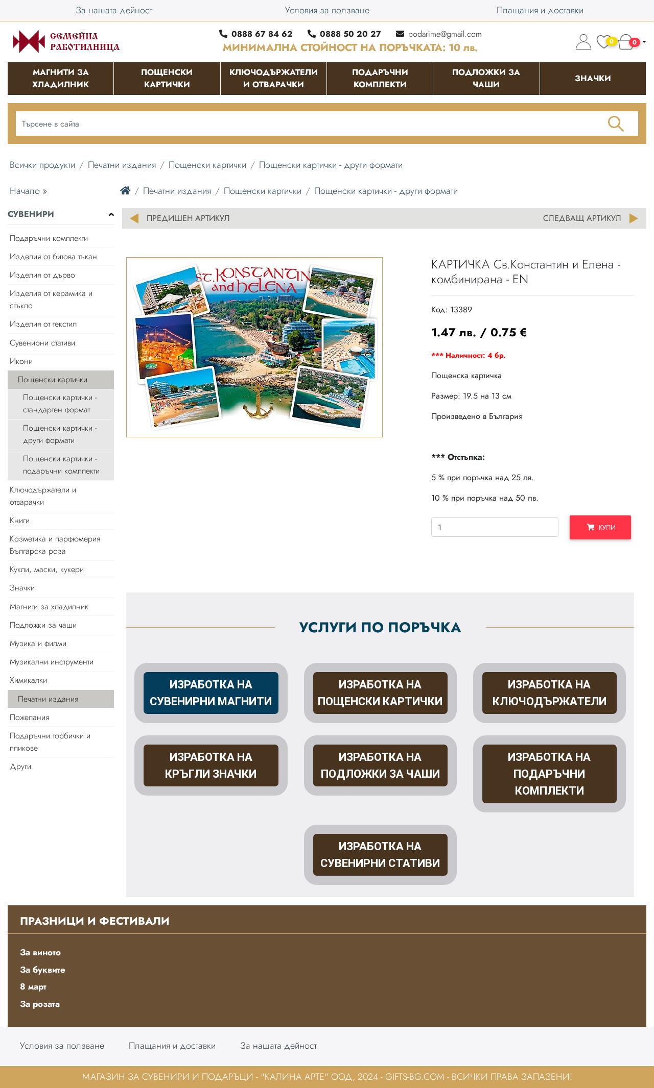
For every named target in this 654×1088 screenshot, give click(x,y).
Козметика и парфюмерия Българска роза (55, 545)
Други (20, 766)
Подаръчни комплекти (49, 238)
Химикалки (28, 680)
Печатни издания (122, 164)
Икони (21, 361)
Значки (22, 588)
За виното (40, 952)
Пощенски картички (207, 164)
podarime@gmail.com (445, 34)
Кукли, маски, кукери (47, 569)
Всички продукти (42, 164)
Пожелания (29, 717)
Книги (20, 520)
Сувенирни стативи (42, 343)
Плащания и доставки (540, 10)
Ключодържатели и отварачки (43, 496)
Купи (605, 527)
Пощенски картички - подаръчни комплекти (61, 465)
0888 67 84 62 (262, 34)
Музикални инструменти (52, 661)
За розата (40, 1004)
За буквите (42, 969)
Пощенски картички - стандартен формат (60, 403)
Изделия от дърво (42, 275)
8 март (33, 986)
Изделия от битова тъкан (53, 256)
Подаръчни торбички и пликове (50, 742)
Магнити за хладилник (49, 606)
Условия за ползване (327, 10)
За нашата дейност (114, 10)
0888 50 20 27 (350, 34)
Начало (25, 190)
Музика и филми (38, 643)
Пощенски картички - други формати (331, 164)
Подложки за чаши (43, 625)
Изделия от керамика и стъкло (51, 299)
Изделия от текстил (43, 324)
